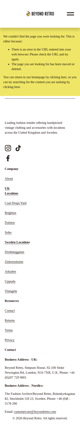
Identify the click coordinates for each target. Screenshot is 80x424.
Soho (8, 232)
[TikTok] (18, 148)
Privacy (10, 340)
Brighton (10, 213)
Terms (9, 330)
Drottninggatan (14, 252)
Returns (10, 320)
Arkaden (10, 271)
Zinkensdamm (14, 261)
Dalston (10, 222)
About (9, 178)
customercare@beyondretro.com (35, 411)
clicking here (58, 77)
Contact (10, 310)
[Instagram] (8, 148)
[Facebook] (8, 158)
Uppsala (10, 281)
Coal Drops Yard (15, 203)
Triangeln (11, 291)
